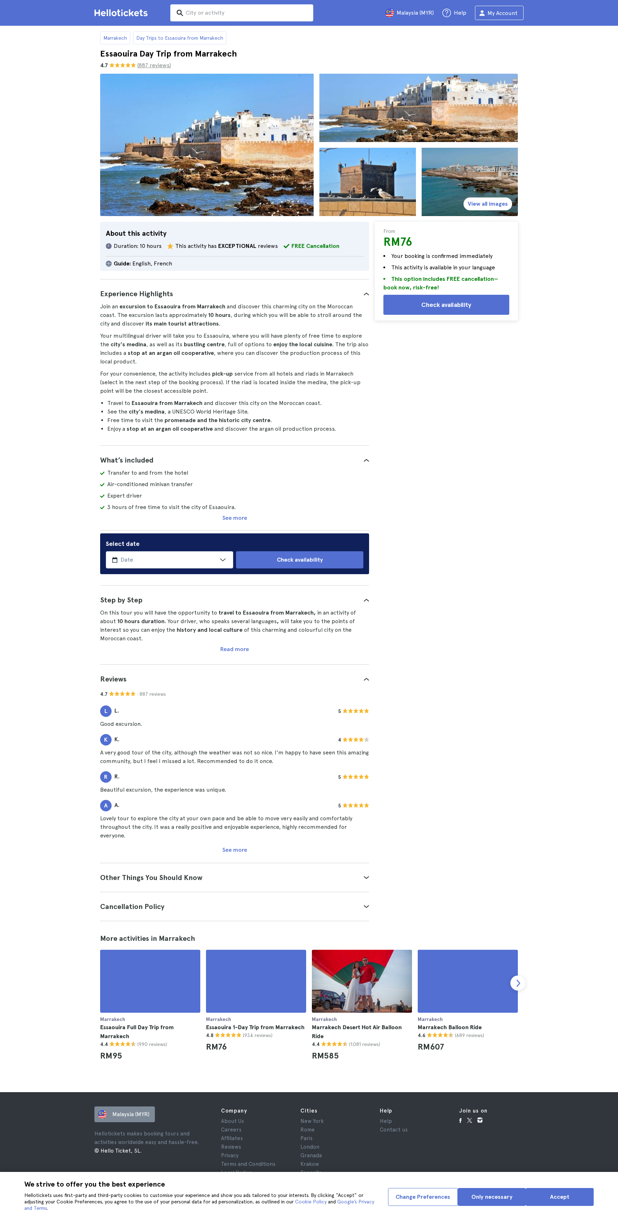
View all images (488, 203)
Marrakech (115, 38)
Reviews (231, 1147)
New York (312, 1121)
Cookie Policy (311, 1201)
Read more (234, 649)
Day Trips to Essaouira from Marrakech (179, 38)
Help (386, 1121)
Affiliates (232, 1138)
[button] (234, 293)
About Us (232, 1121)
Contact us (394, 1129)
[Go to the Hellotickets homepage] (122, 13)
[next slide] (517, 983)
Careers (231, 1129)
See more (234, 517)
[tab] (234, 293)
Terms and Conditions (248, 1164)
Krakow (309, 1164)
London (309, 1147)
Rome (307, 1129)
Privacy (230, 1155)
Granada (311, 1155)
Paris (306, 1138)
